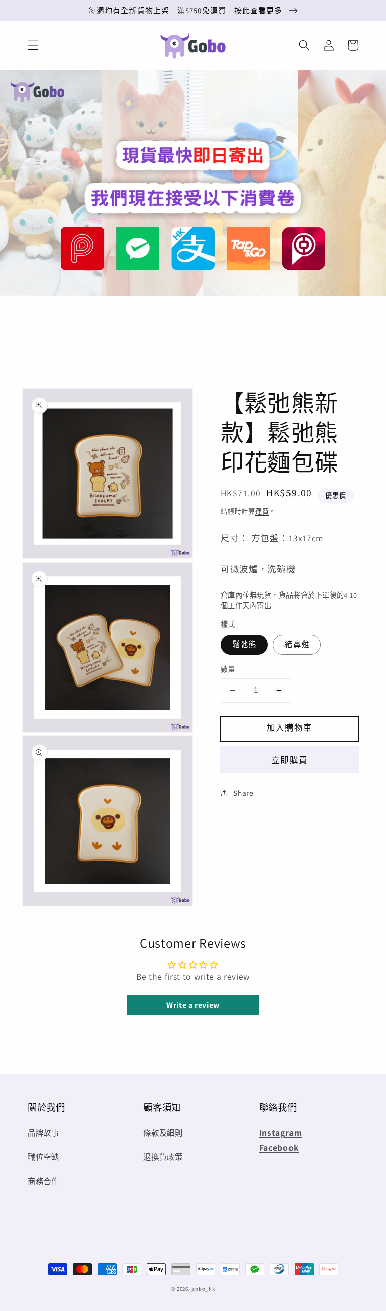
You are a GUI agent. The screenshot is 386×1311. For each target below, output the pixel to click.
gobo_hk (203, 1288)
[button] (33, 45)
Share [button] (243, 793)
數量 (228, 669)
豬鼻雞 (296, 644)
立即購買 (289, 760)
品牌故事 (43, 1133)
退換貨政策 (162, 1157)
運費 (262, 511)
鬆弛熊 (244, 644)
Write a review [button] (193, 1005)
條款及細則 (162, 1133)
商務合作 (43, 1181)
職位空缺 (43, 1157)
